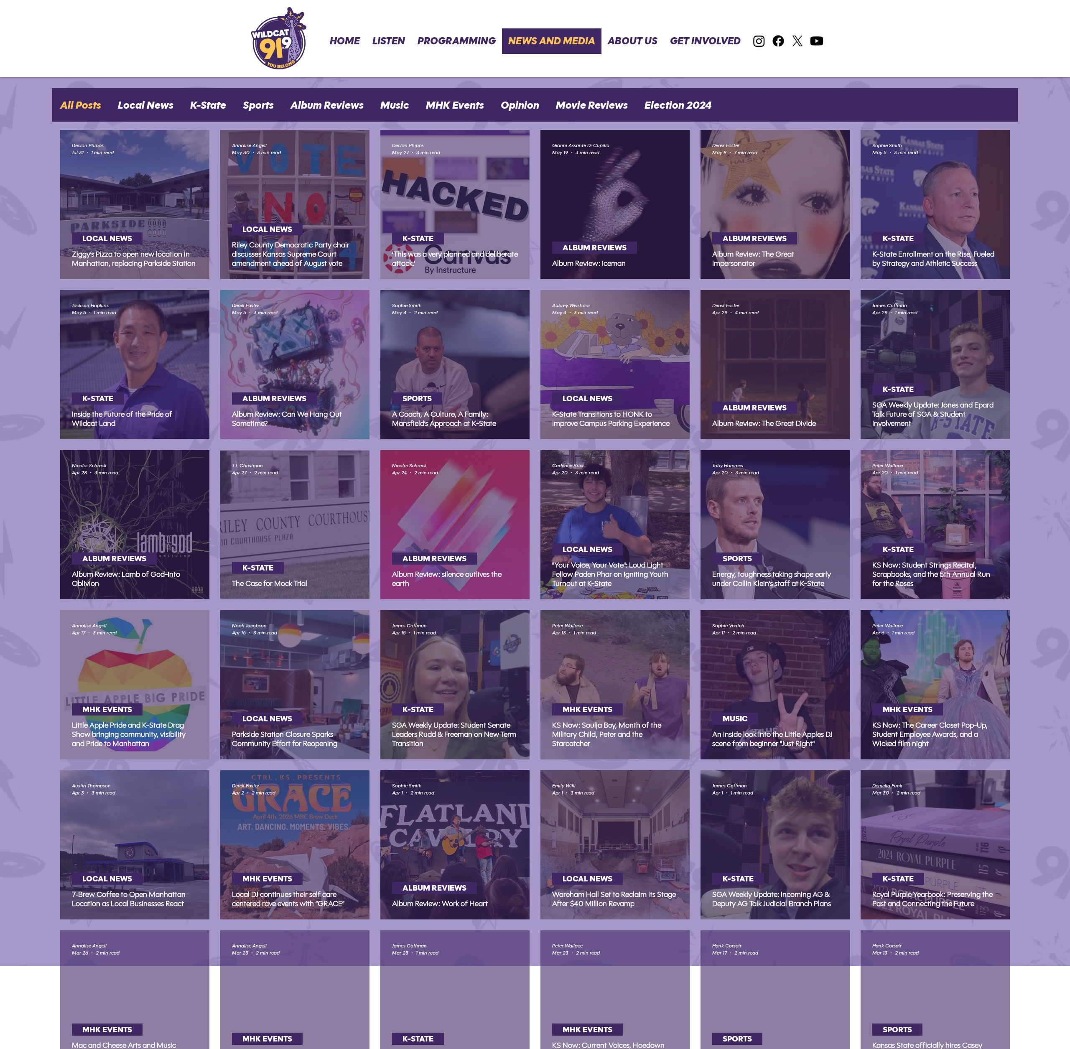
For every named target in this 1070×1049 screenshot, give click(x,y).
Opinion (520, 105)
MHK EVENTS (107, 709)
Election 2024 (678, 105)
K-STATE (418, 238)
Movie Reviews (592, 105)
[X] (797, 40)
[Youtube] (816, 40)
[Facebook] (778, 40)
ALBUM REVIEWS (595, 247)
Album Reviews (327, 105)
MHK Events (455, 105)
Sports (258, 105)
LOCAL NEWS (107, 238)
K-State (208, 105)
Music (394, 105)
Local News (145, 105)
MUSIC (735, 718)
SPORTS (417, 398)
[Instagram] (759, 40)
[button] (705, 41)
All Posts (80, 105)
